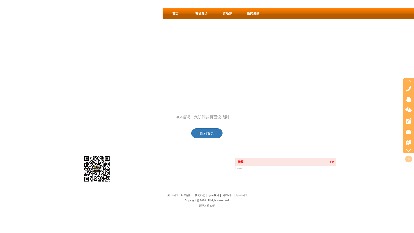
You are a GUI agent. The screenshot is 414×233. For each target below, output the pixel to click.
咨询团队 (228, 195)
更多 (331, 162)
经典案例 (186, 195)
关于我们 (172, 195)
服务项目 (214, 195)
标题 (241, 162)
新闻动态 (200, 195)
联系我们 (241, 195)
